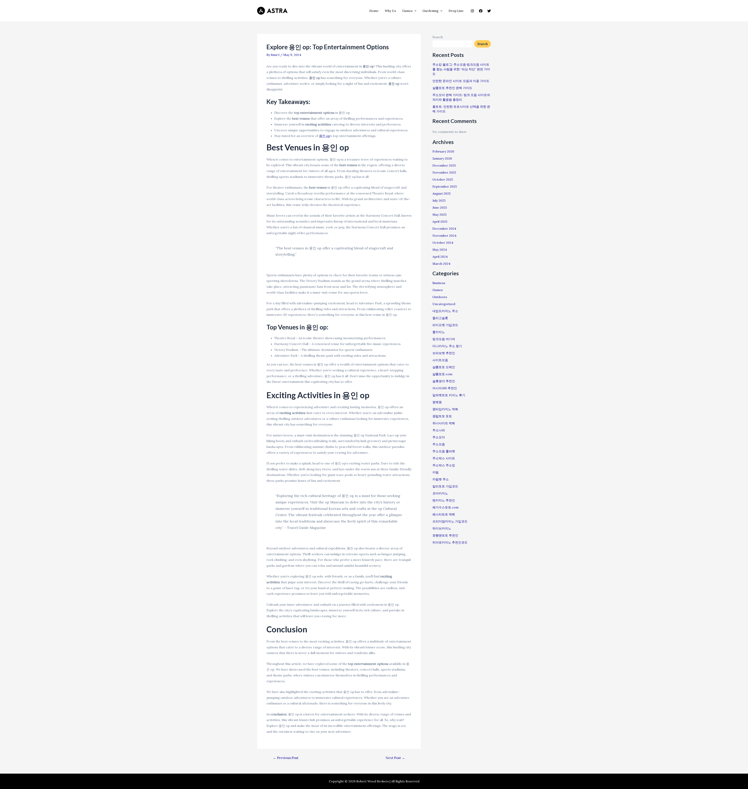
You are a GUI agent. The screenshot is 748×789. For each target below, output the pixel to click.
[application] (414, 10)
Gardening (430, 11)
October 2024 (442, 242)
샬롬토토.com (442, 374)
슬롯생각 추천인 (443, 381)
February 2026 (443, 151)
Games (407, 11)
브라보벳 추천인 (443, 353)
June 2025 (439, 207)
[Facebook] (480, 11)
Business (438, 283)
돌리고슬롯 (440, 318)
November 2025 (444, 172)
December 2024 (444, 228)
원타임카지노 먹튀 (445, 409)
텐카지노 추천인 (443, 500)
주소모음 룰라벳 (443, 451)
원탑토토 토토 (442, 416)
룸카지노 (438, 332)
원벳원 (437, 402)
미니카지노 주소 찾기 (447, 346)
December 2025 (444, 165)
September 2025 (444, 186)
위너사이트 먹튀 (443, 423)
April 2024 (440, 257)
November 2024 (444, 235)
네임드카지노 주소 (445, 311)
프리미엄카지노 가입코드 (450, 521)
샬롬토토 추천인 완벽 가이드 (452, 88)
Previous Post (285, 758)
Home (373, 11)
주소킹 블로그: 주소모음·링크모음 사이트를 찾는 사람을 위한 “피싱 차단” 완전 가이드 (461, 69)
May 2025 (439, 214)
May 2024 (439, 250)
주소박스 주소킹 (443, 465)
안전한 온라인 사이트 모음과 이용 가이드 (460, 81)
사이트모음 (440, 360)
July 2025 (438, 200)
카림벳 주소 (440, 479)
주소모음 (438, 444)
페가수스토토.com (445, 507)
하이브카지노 (441, 528)
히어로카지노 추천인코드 (450, 542)
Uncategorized (443, 304)
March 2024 (441, 264)
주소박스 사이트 (443, 458)
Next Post (395, 758)
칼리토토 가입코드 (445, 486)
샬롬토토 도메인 (443, 367)
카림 (435, 472)
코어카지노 (440, 493)
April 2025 (439, 221)
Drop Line (456, 11)
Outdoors (439, 297)
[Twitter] (489, 11)
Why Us (390, 11)
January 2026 (442, 158)
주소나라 (438, 430)
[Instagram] (472, 11)
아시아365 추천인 (444, 388)
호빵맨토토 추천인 (445, 535)
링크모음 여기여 (443, 339)
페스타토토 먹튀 (443, 514)
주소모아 (438, 437)
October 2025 (442, 179)
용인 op (324, 136)
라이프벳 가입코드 (445, 325)
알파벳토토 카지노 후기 (448, 395)
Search (437, 37)
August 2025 (441, 193)
